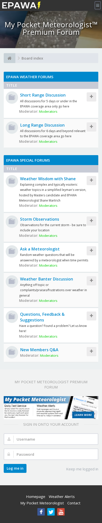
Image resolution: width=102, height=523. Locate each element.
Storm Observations (39, 219)
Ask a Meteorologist (40, 249)
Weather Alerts (62, 496)
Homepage (35, 496)
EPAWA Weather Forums (29, 76)
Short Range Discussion (43, 95)
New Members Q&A (39, 349)
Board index (32, 58)
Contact (73, 502)
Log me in (15, 468)
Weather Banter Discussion (46, 279)
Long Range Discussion (42, 125)
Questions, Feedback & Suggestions (42, 317)
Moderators (48, 111)
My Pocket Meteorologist (42, 502)
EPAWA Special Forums (28, 160)
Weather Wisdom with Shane (48, 178)
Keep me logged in (82, 468)
